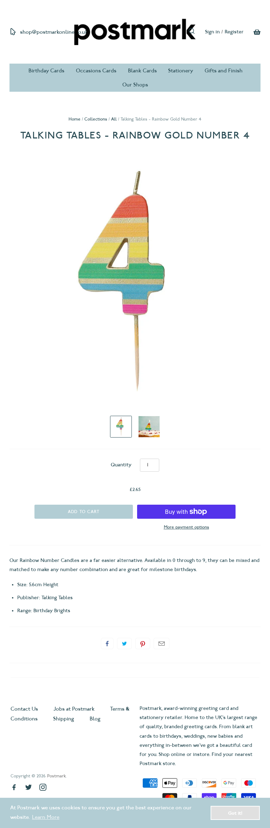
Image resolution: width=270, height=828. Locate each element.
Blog (95, 719)
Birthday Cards (46, 70)
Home (75, 119)
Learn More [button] (45, 817)
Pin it (142, 643)
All (114, 119)
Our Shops (135, 85)
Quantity (121, 465)
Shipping (63, 719)
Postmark (56, 775)
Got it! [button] (235, 813)
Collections (95, 119)
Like (107, 643)
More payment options (186, 527)
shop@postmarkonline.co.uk (54, 32)
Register (234, 32)
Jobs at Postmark (74, 709)
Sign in (212, 32)
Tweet (124, 643)
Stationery (180, 70)
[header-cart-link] (252, 32)
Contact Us (25, 709)
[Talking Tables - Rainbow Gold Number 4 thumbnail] (120, 426)
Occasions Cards (96, 70)
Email (161, 643)
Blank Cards (142, 70)
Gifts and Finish (224, 70)
